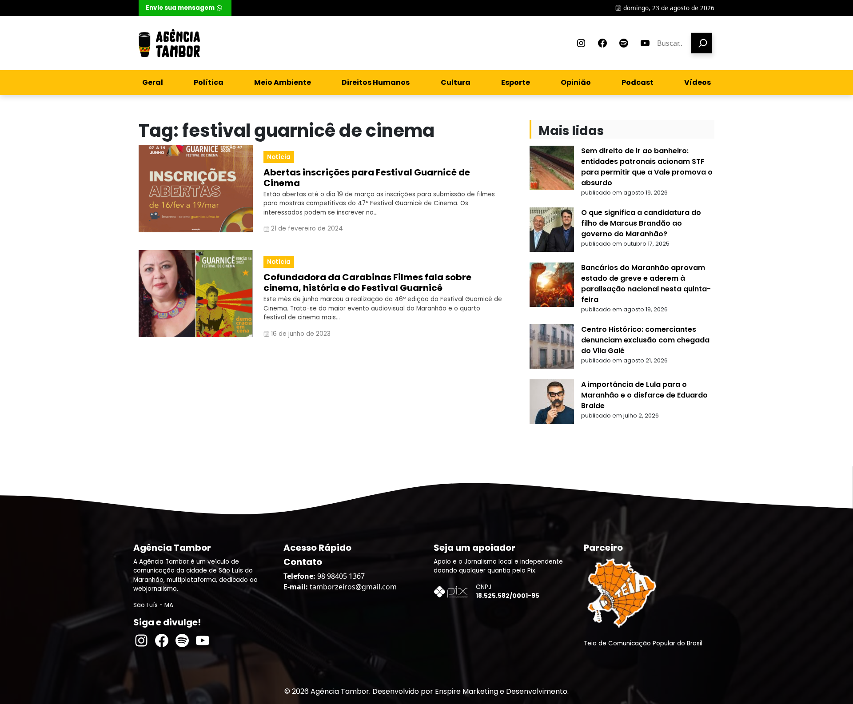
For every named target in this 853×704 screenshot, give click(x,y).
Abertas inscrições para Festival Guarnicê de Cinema (366, 177)
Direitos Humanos (376, 82)
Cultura (455, 82)
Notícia (279, 157)
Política (208, 82)
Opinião (576, 82)
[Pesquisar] (701, 43)
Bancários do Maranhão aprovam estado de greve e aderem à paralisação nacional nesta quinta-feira (646, 284)
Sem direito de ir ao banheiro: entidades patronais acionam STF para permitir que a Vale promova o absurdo (647, 167)
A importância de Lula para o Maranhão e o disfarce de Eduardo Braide (644, 395)
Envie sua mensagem (180, 8)
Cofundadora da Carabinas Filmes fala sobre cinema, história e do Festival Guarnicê (367, 282)
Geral (152, 82)
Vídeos (697, 82)
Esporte (515, 82)
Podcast (638, 82)
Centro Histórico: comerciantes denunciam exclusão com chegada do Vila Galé (645, 340)
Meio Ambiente (282, 82)
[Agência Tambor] (169, 43)
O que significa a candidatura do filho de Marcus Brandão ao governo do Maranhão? (641, 223)
